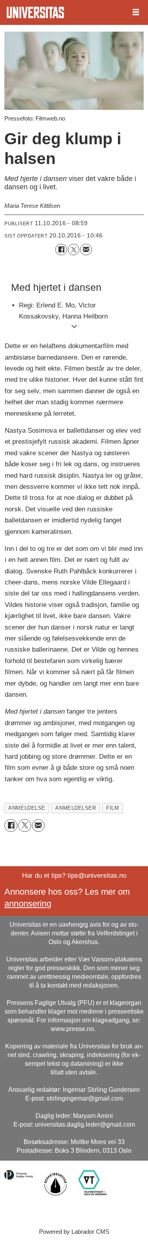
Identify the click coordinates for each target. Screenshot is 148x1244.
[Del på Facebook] (61, 249)
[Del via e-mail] (86, 249)
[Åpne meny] (135, 12)
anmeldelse (26, 808)
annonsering (27, 903)
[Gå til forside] (35, 12)
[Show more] (74, 326)
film (112, 808)
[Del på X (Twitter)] (73, 249)
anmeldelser (75, 808)
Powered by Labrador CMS (74, 1231)
